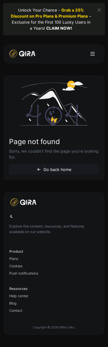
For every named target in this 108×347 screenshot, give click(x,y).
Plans (13, 258)
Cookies (15, 266)
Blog (13, 303)
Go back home (56, 169)
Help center (18, 296)
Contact (15, 310)
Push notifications (23, 273)
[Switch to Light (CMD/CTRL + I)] (11, 216)
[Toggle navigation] (92, 54)
